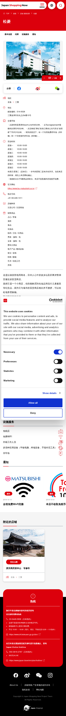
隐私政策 (26, 689)
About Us (14, 685)
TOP (7, 14)
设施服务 (25, 34)
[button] (44, 78)
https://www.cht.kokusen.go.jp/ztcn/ (23, 634)
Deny (33, 412)
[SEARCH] (60, 5)
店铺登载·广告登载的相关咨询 (37, 685)
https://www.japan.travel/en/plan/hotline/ (25, 660)
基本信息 (8, 34)
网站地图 (40, 689)
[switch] (58, 361)
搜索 (14, 14)
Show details (49, 393)
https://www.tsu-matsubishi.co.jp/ (21, 188)
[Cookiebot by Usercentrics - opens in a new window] (49, 301)
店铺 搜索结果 (25, 14)
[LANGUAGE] (52, 5)
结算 (17, 34)
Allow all (33, 402)
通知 (34, 34)
